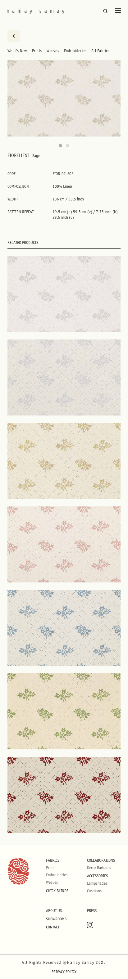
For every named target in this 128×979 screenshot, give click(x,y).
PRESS (92, 910)
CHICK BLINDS (57, 890)
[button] (60, 145)
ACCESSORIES (97, 875)
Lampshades (97, 883)
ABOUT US (54, 910)
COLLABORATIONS (101, 860)
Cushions (94, 890)
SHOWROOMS (56, 919)
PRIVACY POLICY (64, 971)
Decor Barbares (99, 867)
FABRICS (52, 860)
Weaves (53, 50)
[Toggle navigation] (118, 10)
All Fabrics (100, 50)
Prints (37, 50)
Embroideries (75, 50)
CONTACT (52, 927)
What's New (17, 50)
